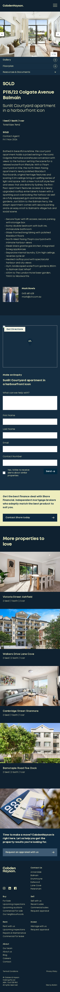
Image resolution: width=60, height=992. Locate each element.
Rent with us (9, 926)
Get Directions (14, 329)
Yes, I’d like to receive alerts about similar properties (18, 472)
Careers (7, 958)
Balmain (34, 875)
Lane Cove (36, 885)
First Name (9, 415)
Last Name (9, 429)
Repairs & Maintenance (14, 933)
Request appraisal (40, 911)
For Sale (7, 901)
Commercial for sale (13, 911)
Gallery (7, 60)
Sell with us (36, 901)
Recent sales (37, 904)
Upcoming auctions (12, 907)
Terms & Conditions (10, 971)
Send (49, 471)
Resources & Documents (16, 72)
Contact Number (12, 456)
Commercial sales (39, 907)
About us (7, 952)
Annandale (36, 872)
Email (6, 443)
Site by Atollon (51, 985)
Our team (7, 948)
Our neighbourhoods (13, 914)
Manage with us (39, 926)
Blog (5, 955)
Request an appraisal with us (22, 852)
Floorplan (8, 66)
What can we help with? (16, 393)
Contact (7, 962)
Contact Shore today (18, 518)
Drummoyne (36, 879)
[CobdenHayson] (13, 6)
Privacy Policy (51, 971)
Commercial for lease (13, 936)
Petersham (36, 889)
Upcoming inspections (14, 904)
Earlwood (35, 882)
